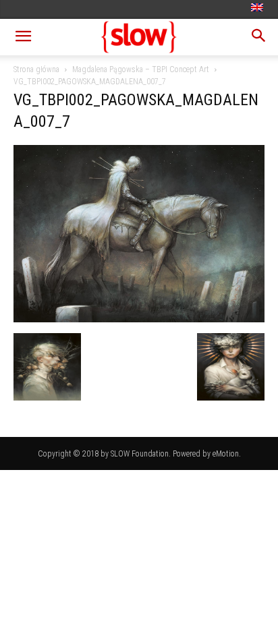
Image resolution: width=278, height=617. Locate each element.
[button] (23, 37)
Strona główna (36, 69)
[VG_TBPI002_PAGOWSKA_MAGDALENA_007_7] (139, 319)
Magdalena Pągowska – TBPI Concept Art (140, 69)
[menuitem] (259, 8)
